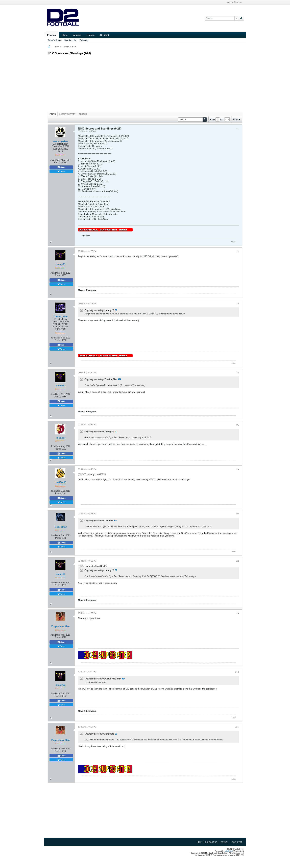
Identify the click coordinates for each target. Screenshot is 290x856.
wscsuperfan (60, 141)
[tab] (53, 114)
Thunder (60, 437)
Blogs (64, 35)
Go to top (237, 842)
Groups (90, 35)
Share (62, 167)
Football (65, 47)
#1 (237, 128)
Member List (70, 40)
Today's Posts (54, 40)
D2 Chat (104, 35)
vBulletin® (229, 851)
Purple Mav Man (60, 626)
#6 (237, 469)
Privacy (224, 842)
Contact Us (211, 842)
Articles (77, 35)
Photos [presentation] (83, 114)
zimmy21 (60, 264)
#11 (237, 727)
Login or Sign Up (233, 2)
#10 (237, 672)
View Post (116, 310)
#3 (237, 304)
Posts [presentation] (53, 114)
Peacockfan (60, 526)
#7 (237, 514)
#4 (237, 373)
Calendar (84, 40)
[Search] (241, 18)
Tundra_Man (60, 316)
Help (199, 842)
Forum (56, 47)
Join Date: (55, 160)
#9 (237, 613)
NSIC (74, 47)
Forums (51, 35)
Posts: (57, 162)
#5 (237, 425)
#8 (237, 561)
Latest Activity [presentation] (67, 114)
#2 (237, 251)
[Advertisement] (145, 82)
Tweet (62, 171)
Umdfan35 (60, 482)
